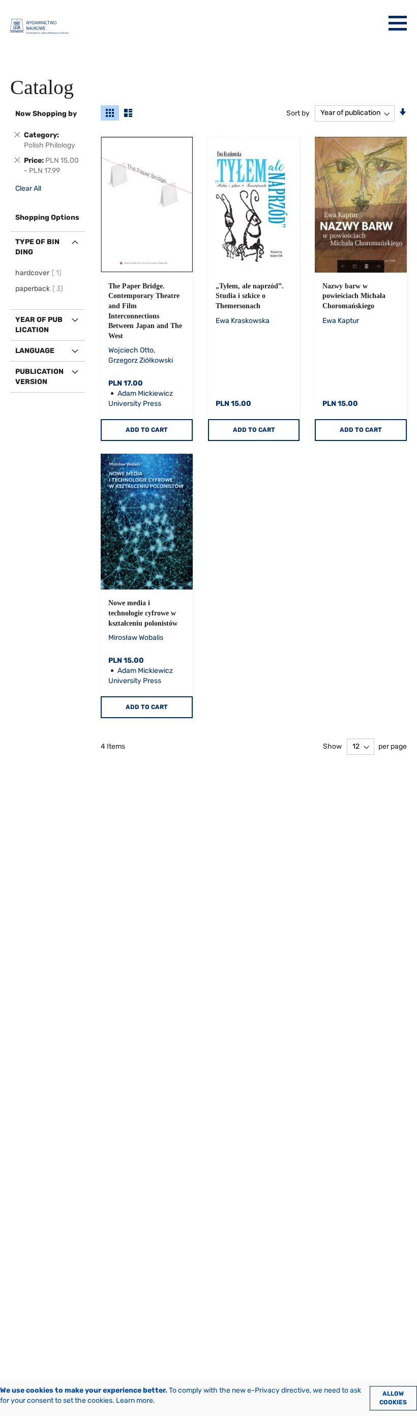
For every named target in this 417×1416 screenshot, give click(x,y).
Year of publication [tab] (39, 324)
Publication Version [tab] (39, 376)
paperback (40, 288)
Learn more (134, 1400)
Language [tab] (34, 350)
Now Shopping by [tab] (46, 113)
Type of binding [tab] (37, 247)
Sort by (298, 112)
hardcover (40, 273)
